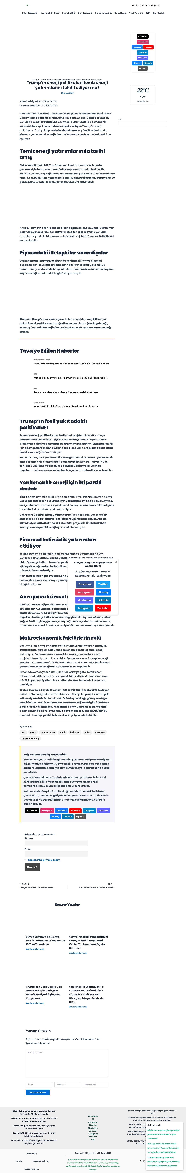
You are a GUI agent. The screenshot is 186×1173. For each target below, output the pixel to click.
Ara (120, 119)
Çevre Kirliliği (68, 13)
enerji (62, 732)
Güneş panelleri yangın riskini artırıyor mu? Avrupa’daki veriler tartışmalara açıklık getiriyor (163, 1148)
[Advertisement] (67, 205)
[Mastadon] (146, 5)
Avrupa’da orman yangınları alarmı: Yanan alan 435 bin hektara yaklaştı (71, 378)
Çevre (33, 732)
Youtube (93, 1136)
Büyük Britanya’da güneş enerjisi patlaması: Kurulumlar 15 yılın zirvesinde (71, 363)
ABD (23, 732)
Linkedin (93, 1131)
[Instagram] (139, 5)
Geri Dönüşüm (85, 13)
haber (87, 732)
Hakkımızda (31, 1153)
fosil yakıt (75, 732)
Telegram (89, 810)
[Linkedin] (149, 5)
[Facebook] (133, 5)
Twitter (103, 584)
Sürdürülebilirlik (103, 13)
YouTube (75, 810)
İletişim (19, 1161)
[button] (28, 5)
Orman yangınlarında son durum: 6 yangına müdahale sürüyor (66, 392)
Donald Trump (48, 732)
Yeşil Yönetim (136, 13)
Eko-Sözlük (158, 13)
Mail (93, 1139)
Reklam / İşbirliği (40, 1161)
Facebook (62, 810)
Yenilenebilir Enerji (50, 13)
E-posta (80, 816)
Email (28, 849)
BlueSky (93, 1125)
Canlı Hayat (121, 13)
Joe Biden (100, 732)
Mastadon (93, 1128)
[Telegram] (152, 5)
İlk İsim (29, 838)
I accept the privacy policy (44, 859)
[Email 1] (158, 5)
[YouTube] (155, 5)
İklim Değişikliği (30, 13)
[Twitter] (136, 5)
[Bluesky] (143, 5)
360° (148, 13)
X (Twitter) (32, 810)
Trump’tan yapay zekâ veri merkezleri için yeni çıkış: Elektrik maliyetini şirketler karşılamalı (163, 1161)
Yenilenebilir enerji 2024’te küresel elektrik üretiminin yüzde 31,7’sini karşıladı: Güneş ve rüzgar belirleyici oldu (86, 994)
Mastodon (103, 810)
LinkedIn (68, 816)
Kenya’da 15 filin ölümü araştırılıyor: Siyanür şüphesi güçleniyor (66, 406)
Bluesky (55, 816)
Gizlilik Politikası (31, 1169)
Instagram (47, 810)
